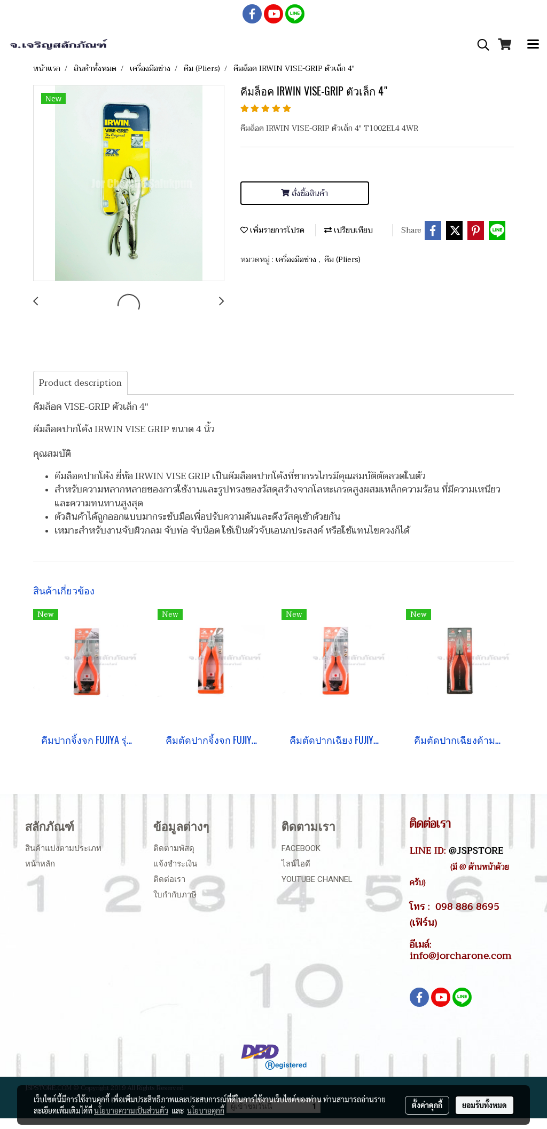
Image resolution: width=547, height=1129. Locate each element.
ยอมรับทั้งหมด (484, 1105)
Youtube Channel (317, 879)
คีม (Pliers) (342, 259)
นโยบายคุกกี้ (205, 1110)
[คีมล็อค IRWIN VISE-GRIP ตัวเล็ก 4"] (129, 183)
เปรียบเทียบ (352, 230)
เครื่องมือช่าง (297, 259)
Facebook (301, 848)
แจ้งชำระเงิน (175, 864)
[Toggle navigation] (533, 45)
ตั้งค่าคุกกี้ (427, 1105)
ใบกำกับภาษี (175, 895)
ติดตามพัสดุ (173, 848)
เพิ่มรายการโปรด (276, 230)
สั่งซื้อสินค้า (309, 193)
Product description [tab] (80, 383)
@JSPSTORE (476, 850)
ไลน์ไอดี (296, 864)
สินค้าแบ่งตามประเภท (63, 848)
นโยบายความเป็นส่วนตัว (131, 1110)
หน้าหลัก (40, 864)
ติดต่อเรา (169, 879)
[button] (479, 45)
